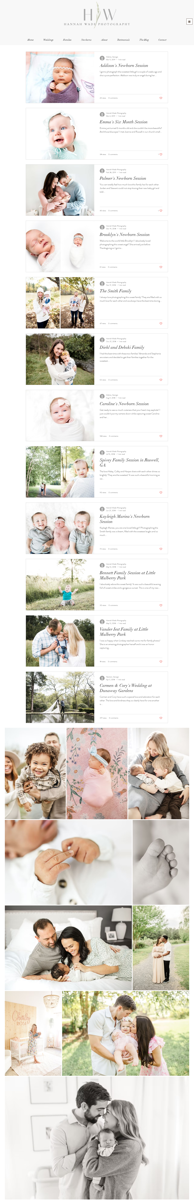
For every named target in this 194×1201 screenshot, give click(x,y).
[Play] (189, 21)
